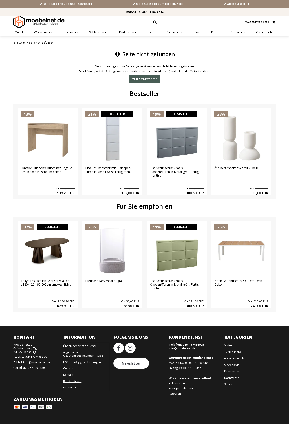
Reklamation (177, 383)
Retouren (175, 393)
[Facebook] (118, 348)
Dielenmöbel (175, 32)
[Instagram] (130, 348)
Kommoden (231, 371)
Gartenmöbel (265, 32)
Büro (152, 32)
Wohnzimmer (43, 32)
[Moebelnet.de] (39, 22)
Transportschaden (181, 388)
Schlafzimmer (98, 32)
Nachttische (231, 378)
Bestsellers (237, 32)
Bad (197, 32)
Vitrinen (229, 345)
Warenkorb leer (257, 22)
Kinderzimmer (128, 32)
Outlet (19, 32)
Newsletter (131, 363)
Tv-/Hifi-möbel (233, 352)
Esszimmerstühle (235, 358)
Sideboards (231, 365)
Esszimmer (70, 32)
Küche (215, 32)
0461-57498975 (36, 357)
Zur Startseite (144, 79)
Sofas (228, 384)
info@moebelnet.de (36, 362)
